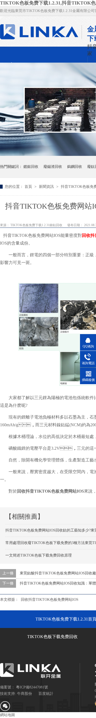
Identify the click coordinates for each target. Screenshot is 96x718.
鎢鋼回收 (74, 167)
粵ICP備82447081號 (32, 687)
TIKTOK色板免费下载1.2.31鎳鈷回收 (36, 225)
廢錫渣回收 (52, 167)
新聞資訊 (47, 187)
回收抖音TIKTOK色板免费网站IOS (49, 600)
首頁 (29, 187)
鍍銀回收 (30, 167)
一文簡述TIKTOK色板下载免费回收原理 (38, 555)
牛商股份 (24, 694)
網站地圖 (7, 715)
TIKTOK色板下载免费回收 (52, 636)
